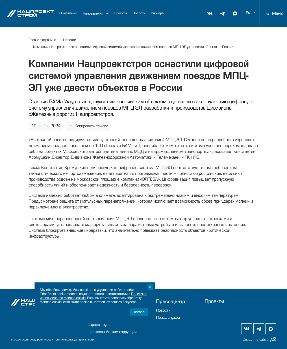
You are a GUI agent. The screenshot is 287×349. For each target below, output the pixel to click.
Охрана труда (99, 324)
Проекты (120, 13)
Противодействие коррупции (112, 331)
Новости (139, 13)
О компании (68, 13)
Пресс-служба (168, 317)
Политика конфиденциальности (74, 339)
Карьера (157, 13)
